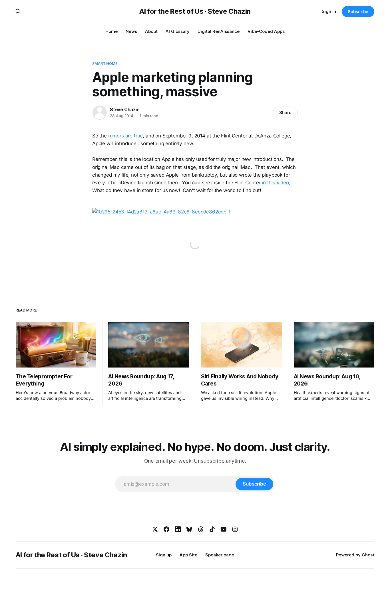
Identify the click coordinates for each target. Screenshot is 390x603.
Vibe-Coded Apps (266, 31)
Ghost (368, 555)
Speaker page (219, 555)
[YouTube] (223, 529)
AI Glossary (178, 31)
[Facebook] (166, 529)
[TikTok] (212, 529)
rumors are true (125, 136)
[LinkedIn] (178, 529)
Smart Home (105, 63)
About (151, 31)
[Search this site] (18, 11)
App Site (188, 555)
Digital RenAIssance (219, 31)
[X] (155, 529)
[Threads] (201, 529)
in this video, (276, 182)
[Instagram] (235, 529)
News (131, 31)
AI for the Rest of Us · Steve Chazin (195, 11)
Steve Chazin (125, 109)
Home (111, 31)
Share (285, 112)
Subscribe (358, 11)
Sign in (329, 11)
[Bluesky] (189, 529)
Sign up (164, 555)
